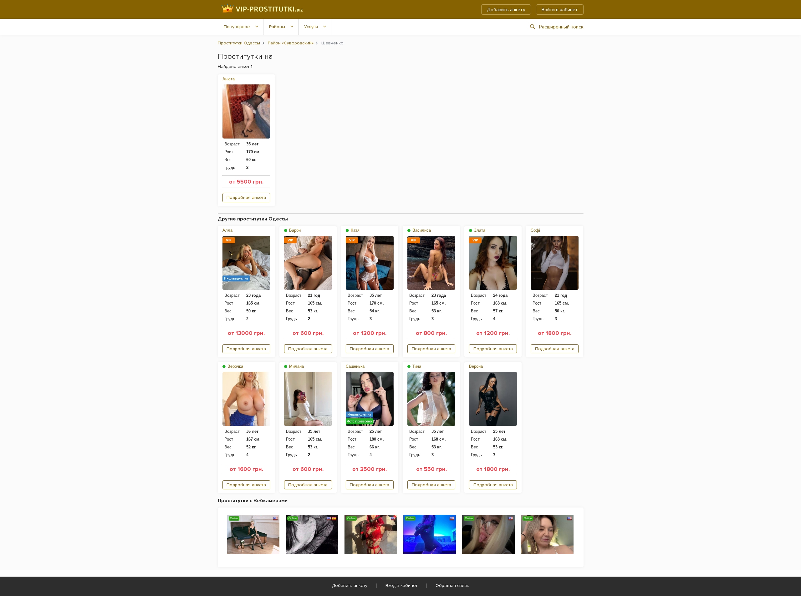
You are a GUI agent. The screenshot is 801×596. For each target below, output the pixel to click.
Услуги (311, 26)
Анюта (228, 79)
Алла (227, 230)
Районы (277, 26)
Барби (294, 230)
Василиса (421, 230)
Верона (476, 366)
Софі (535, 230)
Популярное (237, 26)
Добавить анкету (506, 10)
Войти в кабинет (560, 10)
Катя (354, 230)
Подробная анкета (246, 197)
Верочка (234, 366)
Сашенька (355, 366)
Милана (296, 366)
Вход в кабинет (401, 585)
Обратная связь (452, 585)
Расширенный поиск (561, 27)
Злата (479, 230)
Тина (416, 366)
